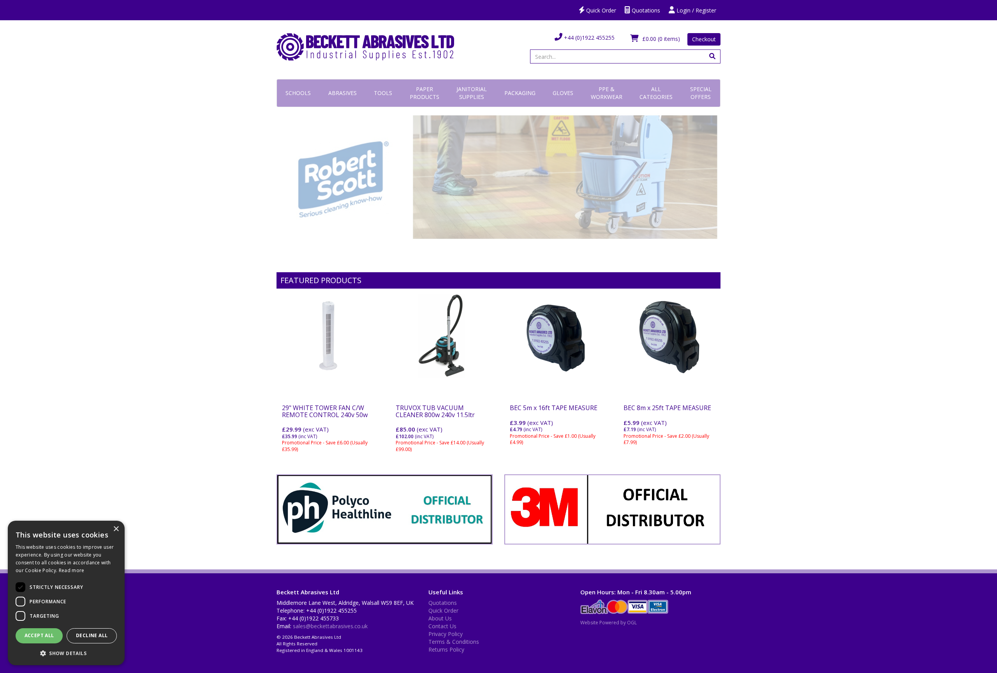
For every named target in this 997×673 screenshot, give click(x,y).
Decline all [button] (91, 635)
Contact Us (442, 626)
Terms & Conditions (453, 641)
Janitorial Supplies (471, 92)
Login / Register (695, 10)
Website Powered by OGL (608, 622)
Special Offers (701, 92)
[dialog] (66, 593)
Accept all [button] (39, 635)
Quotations (645, 10)
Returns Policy (446, 649)
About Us (440, 618)
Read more (72, 570)
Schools (298, 93)
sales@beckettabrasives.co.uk (330, 626)
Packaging (519, 93)
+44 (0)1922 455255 (588, 37)
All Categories (656, 92)
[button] (66, 652)
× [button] (116, 529)
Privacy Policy (445, 634)
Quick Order (600, 10)
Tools (383, 93)
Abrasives (342, 93)
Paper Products (424, 92)
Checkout (704, 39)
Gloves (563, 93)
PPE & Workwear (606, 92)
